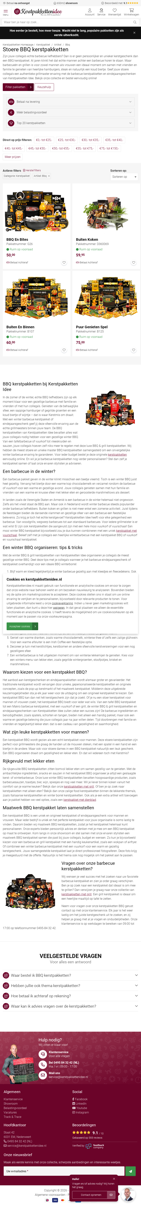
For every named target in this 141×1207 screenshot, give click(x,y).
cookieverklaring (62, 603)
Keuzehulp (44, 87)
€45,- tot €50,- (37, 148)
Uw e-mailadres (17, 1171)
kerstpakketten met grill (79, 786)
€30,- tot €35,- (91, 140)
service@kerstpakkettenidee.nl (68, 1077)
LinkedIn (80, 1103)
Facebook (81, 1099)
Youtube (81, 1108)
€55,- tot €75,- (85, 148)
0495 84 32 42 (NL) (19, 1141)
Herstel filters (33, 170)
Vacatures (10, 1112)
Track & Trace (12, 1117)
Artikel (57, 44)
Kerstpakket (43, 44)
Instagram (82, 1112)
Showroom (11, 1103)
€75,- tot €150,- (109, 148)
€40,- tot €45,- (14, 148)
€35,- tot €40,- (114, 140)
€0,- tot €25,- (44, 140)
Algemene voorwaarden (50, 1195)
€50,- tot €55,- (61, 148)
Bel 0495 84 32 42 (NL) (64, 1062)
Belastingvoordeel (15, 1108)
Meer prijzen (13, 157)
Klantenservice (13, 1099)
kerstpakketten (117, 454)
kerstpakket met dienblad (80, 800)
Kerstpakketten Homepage (18, 44)
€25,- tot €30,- (67, 140)
